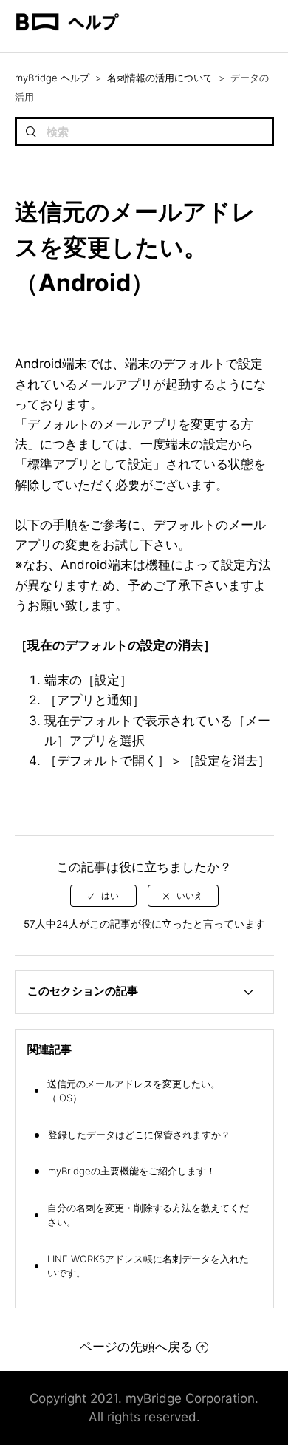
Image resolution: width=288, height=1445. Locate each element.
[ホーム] (67, 45)
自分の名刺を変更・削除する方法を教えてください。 (148, 1215)
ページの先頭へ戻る (136, 1346)
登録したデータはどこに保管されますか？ (139, 1134)
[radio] (103, 896)
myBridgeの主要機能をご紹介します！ (132, 1171)
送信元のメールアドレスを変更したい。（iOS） (133, 1091)
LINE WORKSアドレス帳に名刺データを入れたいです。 (148, 1266)
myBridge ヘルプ (52, 78)
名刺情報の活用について (160, 78)
